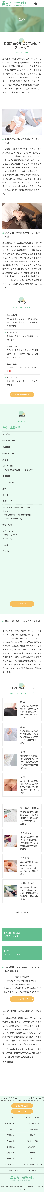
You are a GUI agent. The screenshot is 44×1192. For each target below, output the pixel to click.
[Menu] (40, 3)
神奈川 (19, 912)
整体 (26, 912)
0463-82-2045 (8, 441)
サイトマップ (33, 1170)
